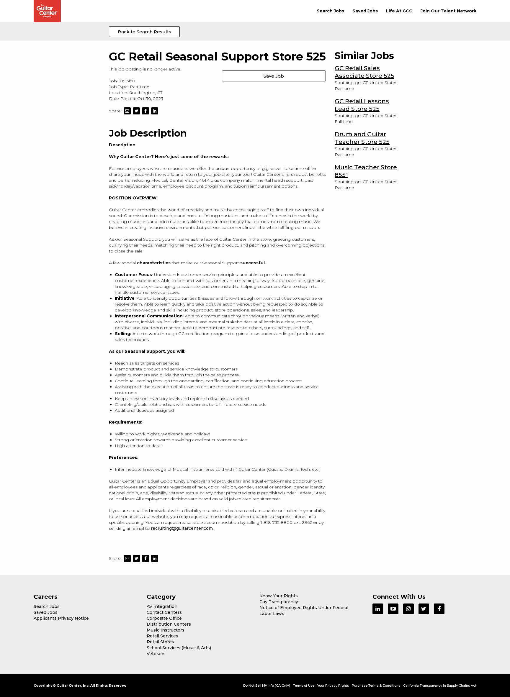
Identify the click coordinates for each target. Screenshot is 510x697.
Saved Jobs (365, 11)
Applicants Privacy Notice (61, 618)
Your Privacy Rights (333, 685)
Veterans (156, 653)
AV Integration (162, 606)
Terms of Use (303, 685)
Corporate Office (164, 618)
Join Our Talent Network (448, 11)
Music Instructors (165, 630)
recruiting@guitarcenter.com (182, 528)
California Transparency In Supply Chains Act (439, 685)
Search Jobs (330, 11)
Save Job (274, 76)
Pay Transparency (278, 601)
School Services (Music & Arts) (179, 647)
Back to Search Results (144, 32)
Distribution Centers (169, 624)
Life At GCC (399, 11)
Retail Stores (160, 641)
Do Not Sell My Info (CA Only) (266, 685)
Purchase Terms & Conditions (376, 685)
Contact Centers (164, 612)
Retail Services (162, 636)
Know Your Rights (278, 595)
